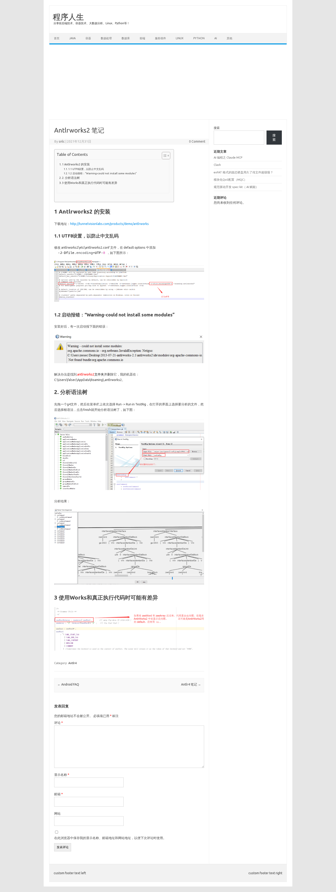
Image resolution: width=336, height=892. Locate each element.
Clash (217, 164)
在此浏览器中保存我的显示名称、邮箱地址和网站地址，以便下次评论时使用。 (110, 838)
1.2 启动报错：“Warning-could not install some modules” (102, 173)
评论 (58, 723)
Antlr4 (72, 663)
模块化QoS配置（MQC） (230, 179)
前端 (142, 38)
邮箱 (58, 794)
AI (215, 38)
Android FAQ (68, 684)
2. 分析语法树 (71, 177)
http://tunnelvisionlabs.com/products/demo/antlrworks (109, 224)
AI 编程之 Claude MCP (228, 157)
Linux (180, 38)
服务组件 (160, 38)
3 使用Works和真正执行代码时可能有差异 (89, 182)
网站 (57, 813)
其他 (229, 38)
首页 (56, 38)
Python (199, 38)
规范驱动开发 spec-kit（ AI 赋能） (236, 186)
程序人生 (68, 16)
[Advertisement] (168, 82)
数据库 (126, 38)
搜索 (217, 127)
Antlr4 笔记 (191, 684)
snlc (62, 141)
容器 (88, 38)
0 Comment (197, 141)
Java (72, 38)
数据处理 (106, 38)
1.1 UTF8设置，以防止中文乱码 (86, 168)
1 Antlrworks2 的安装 (76, 164)
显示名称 (61, 775)
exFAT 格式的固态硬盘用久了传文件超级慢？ (243, 172)
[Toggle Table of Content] (163, 155)
